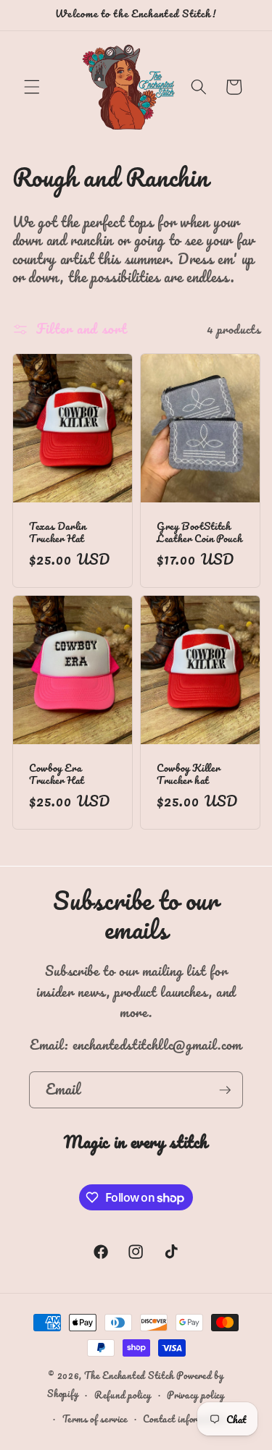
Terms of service (95, 1418)
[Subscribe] (224, 1090)
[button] (32, 86)
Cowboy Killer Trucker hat (188, 774)
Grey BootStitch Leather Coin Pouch (199, 532)
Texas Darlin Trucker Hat (57, 532)
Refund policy (123, 1394)
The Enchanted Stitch (128, 1375)
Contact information (184, 1418)
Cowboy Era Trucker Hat (56, 774)
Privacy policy (196, 1394)
